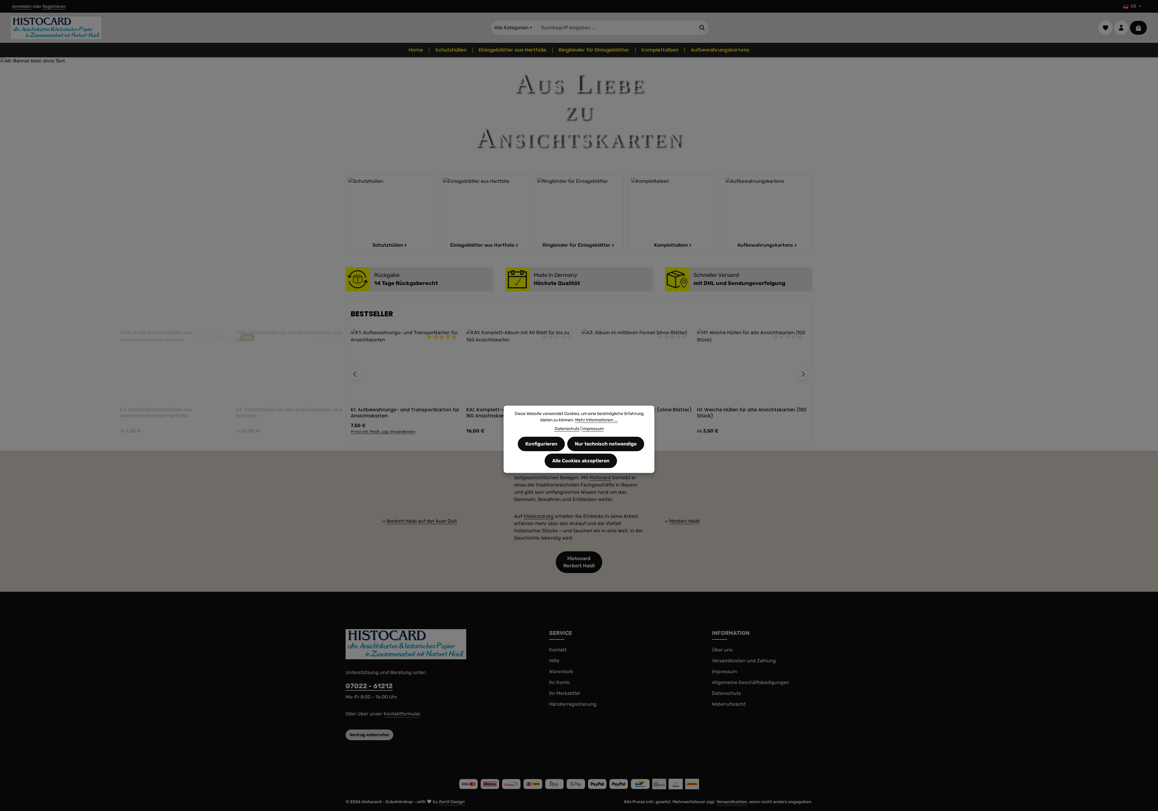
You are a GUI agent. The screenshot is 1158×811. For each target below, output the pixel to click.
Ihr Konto (559, 682)
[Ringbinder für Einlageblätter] (579, 215)
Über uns (722, 650)
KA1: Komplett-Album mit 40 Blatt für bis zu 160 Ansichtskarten (749, 413)
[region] (579, 374)
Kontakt (558, 650)
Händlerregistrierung (572, 704)
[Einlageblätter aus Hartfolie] (484, 215)
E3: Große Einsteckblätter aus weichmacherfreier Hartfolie (387, 413)
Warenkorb (561, 671)
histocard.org (539, 516)
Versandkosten (732, 801)
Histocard (600, 477)
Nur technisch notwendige (606, 444)
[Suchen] (702, 28)
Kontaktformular (402, 714)
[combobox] (615, 28)
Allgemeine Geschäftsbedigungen (750, 682)
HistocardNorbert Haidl (579, 562)
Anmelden (21, 6)
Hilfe (554, 661)
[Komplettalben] (673, 215)
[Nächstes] (802, 374)
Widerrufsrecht (729, 704)
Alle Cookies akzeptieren (580, 461)
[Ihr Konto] (1121, 28)
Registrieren (54, 6)
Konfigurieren (541, 444)
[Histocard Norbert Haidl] (419, 521)
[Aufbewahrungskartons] (767, 215)
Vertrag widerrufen (369, 734)
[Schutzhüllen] (390, 215)
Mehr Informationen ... (596, 420)
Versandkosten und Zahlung (744, 661)
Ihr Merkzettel (564, 693)
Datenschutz (726, 693)
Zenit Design (452, 801)
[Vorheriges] (355, 374)
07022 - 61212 (369, 686)
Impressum (724, 671)
